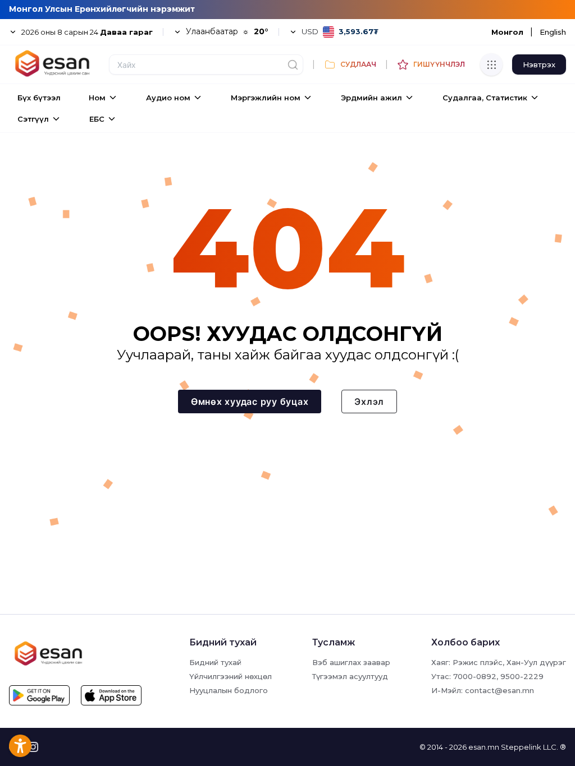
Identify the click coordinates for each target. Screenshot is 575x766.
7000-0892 (474, 676)
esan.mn (483, 746)
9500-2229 (522, 676)
